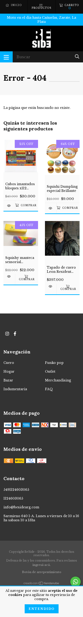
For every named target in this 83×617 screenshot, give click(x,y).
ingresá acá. (42, 565)
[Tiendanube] (41, 584)
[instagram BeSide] (7, 334)
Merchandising (58, 380)
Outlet (50, 371)
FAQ (49, 389)
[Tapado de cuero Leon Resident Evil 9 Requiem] (50, 286)
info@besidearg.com (21, 507)
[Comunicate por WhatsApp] (75, 582)
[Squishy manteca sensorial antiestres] (9, 276)
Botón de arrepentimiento (41, 572)
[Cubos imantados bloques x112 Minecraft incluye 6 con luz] (9, 205)
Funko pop (54, 363)
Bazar (8, 380)
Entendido (42, 609)
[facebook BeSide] (15, 334)
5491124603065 (16, 490)
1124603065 (13, 498)
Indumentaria (15, 389)
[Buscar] (77, 56)
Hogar (9, 371)
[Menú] (6, 56)
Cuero (8, 363)
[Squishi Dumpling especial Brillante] (50, 208)
